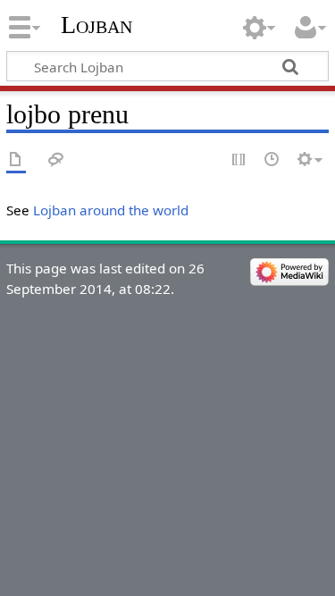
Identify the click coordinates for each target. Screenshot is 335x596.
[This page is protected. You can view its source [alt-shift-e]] (239, 160)
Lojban (96, 24)
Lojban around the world (110, 210)
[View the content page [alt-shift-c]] (16, 160)
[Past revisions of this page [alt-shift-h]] (272, 160)
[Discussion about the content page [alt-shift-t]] (56, 160)
